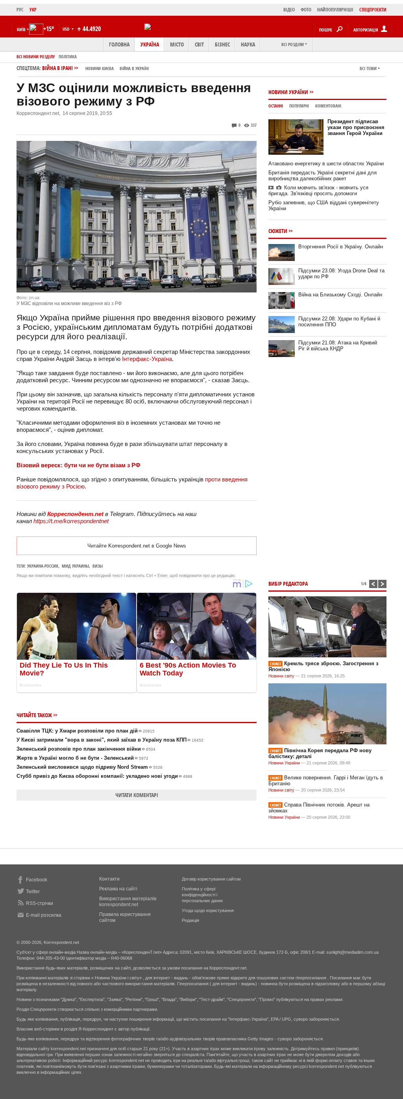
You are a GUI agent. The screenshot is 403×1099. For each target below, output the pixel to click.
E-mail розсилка (43, 915)
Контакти (109, 879)
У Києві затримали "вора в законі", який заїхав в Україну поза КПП (110, 740)
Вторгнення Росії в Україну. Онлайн (340, 247)
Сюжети (277, 231)
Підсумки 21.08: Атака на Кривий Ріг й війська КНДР (337, 346)
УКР (33, 9)
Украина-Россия (42, 566)
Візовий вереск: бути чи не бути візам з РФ (78, 465)
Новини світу (281, 675)
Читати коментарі (136, 795)
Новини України (288, 92)
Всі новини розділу (36, 56)
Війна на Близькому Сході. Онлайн (340, 295)
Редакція (190, 920)
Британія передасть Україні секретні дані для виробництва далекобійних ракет (322, 175)
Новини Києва (99, 68)
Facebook (36, 880)
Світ (199, 44)
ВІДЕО (289, 9)
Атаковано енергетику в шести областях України (326, 164)
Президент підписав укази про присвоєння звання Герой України (356, 127)
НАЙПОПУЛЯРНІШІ (335, 9)
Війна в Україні (134, 68)
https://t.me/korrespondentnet (71, 521)
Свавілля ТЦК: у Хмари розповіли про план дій (86, 731)
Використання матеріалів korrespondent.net (127, 901)
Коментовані (328, 106)
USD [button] (66, 29)
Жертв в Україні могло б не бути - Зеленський (82, 758)
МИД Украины (75, 566)
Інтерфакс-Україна (147, 358)
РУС (20, 9)
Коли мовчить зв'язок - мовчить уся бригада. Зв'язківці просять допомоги (318, 190)
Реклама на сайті (118, 889)
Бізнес (222, 44)
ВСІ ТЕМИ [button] (368, 68)
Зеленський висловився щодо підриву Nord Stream (90, 767)
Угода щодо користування (208, 910)
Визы (97, 566)
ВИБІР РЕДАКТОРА (288, 583)
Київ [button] (21, 29)
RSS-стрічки (39, 903)
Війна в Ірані (95, 68)
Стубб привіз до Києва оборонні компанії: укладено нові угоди (104, 776)
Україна (149, 44)
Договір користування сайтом (211, 879)
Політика (68, 56)
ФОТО (306, 9)
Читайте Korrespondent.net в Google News (136, 546)
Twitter (33, 891)
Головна (119, 44)
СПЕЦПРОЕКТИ (372, 9)
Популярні (299, 106)
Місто (177, 44)
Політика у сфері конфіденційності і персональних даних (202, 894)
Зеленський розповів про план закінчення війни (86, 749)
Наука (248, 44)
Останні (275, 106)
